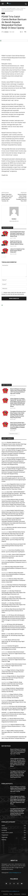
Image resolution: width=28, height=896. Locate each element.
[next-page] (5, 257)
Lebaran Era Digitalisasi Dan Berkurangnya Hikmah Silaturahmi (17, 250)
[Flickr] (13, 883)
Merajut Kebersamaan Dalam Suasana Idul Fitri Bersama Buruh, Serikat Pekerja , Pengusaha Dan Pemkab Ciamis (14, 714)
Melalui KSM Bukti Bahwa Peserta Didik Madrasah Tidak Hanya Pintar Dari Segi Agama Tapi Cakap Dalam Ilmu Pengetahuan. (13, 533)
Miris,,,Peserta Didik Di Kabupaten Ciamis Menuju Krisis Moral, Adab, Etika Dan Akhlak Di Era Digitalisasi (13, 556)
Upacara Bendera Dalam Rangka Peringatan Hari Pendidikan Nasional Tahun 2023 (21, 198)
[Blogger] (6, 883)
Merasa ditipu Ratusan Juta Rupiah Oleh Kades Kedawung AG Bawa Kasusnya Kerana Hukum (14, 545)
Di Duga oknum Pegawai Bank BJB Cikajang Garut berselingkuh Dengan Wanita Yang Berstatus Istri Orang (14, 702)
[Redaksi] (3, 32)
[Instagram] (17, 883)
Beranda (3, 8)
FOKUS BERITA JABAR (10, 8)
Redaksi (7, 31)
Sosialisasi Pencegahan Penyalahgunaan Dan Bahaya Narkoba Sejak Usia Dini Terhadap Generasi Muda (14, 647)
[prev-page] (3, 257)
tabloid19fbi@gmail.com (15, 872)
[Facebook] (8, 35)
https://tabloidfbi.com (14, 221)
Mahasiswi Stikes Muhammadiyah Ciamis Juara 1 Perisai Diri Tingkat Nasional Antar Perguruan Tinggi (14, 653)
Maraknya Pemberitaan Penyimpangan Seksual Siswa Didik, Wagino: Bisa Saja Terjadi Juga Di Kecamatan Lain (14, 586)
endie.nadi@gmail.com (14, 891)
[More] (22, 35)
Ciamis (17, 8)
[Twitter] (11, 35)
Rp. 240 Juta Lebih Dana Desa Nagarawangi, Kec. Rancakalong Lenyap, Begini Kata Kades (13, 635)
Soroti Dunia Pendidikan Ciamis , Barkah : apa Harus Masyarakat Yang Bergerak (13, 539)
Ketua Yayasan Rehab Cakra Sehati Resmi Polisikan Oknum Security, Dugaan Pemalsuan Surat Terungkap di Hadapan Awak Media (18, 425)
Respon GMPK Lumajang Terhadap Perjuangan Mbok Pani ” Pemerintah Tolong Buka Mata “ (13, 732)
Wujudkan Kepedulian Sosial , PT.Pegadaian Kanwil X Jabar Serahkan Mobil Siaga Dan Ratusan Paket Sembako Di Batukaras (14, 444)
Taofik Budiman (5, 538)
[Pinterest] (15, 35)
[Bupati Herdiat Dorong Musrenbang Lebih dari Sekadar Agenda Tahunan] (5, 243)
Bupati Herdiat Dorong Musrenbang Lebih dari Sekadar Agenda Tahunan (16, 242)
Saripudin (4, 591)
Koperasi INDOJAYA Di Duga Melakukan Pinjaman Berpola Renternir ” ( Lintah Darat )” (13, 726)
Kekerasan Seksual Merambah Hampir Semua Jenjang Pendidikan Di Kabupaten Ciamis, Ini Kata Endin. (14, 562)
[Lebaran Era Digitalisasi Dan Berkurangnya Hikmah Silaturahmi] (5, 251)
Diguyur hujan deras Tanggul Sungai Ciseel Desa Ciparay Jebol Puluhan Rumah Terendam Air (7, 198)
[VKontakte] (21, 883)
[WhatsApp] (18, 35)
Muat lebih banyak (13, 433)
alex (3, 730)
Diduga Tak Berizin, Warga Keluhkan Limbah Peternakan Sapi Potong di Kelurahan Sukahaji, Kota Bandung (13, 671)
